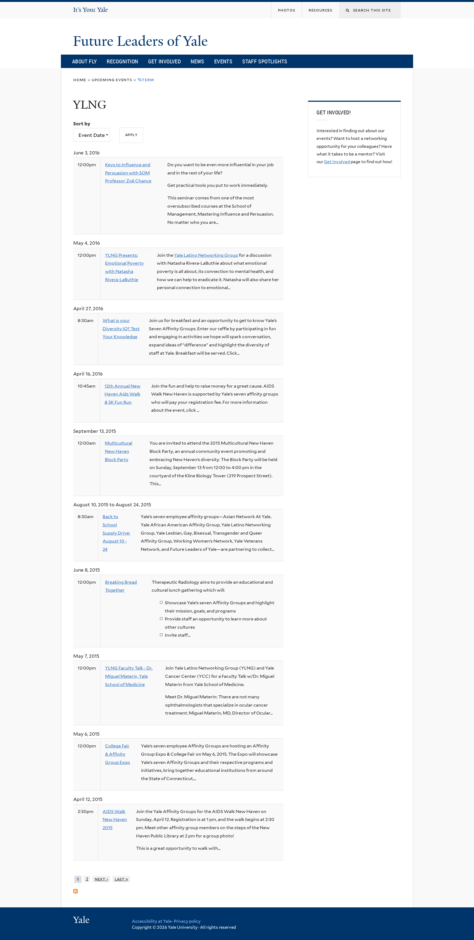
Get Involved (164, 61)
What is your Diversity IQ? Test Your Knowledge (121, 328)
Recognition (122, 61)
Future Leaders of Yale (142, 41)
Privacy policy (187, 921)
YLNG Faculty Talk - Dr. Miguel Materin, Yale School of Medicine (129, 676)
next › (101, 879)
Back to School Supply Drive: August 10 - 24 (116, 533)
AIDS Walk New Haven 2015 (115, 819)
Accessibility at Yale (151, 921)
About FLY (84, 61)
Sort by (81, 123)
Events (223, 61)
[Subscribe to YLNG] (75, 888)
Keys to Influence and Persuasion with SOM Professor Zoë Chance (128, 173)
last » (121, 879)
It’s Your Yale (90, 10)
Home (79, 79)
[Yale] (82, 920)
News (197, 61)
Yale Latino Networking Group (206, 255)
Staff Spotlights (264, 61)
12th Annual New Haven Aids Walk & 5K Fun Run (122, 394)
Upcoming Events (112, 79)
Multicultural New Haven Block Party (118, 451)
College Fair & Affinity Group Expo (117, 754)
